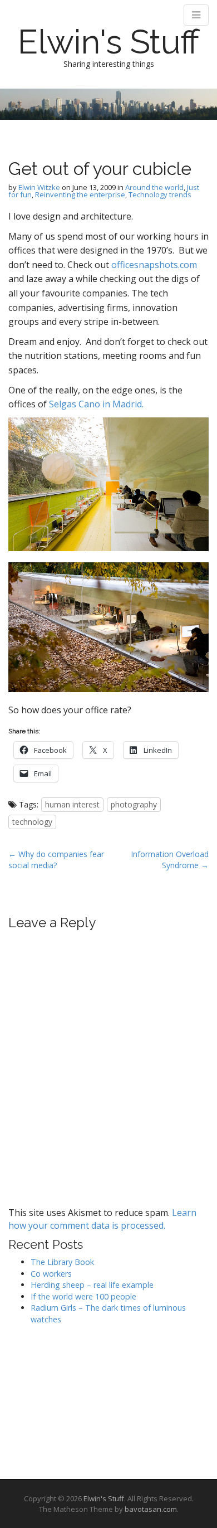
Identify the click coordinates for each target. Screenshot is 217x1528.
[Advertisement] (64, 1398)
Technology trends (160, 194)
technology (32, 821)
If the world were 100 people (83, 1296)
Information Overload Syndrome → (170, 859)
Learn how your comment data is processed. (102, 1219)
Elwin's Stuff (109, 41)
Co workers (51, 1273)
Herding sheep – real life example (92, 1284)
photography (134, 804)
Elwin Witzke (39, 187)
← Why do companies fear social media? (56, 859)
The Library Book (62, 1262)
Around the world (154, 187)
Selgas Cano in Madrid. (96, 404)
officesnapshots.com (154, 265)
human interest (72, 804)
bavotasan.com (151, 1509)
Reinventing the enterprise (80, 194)
